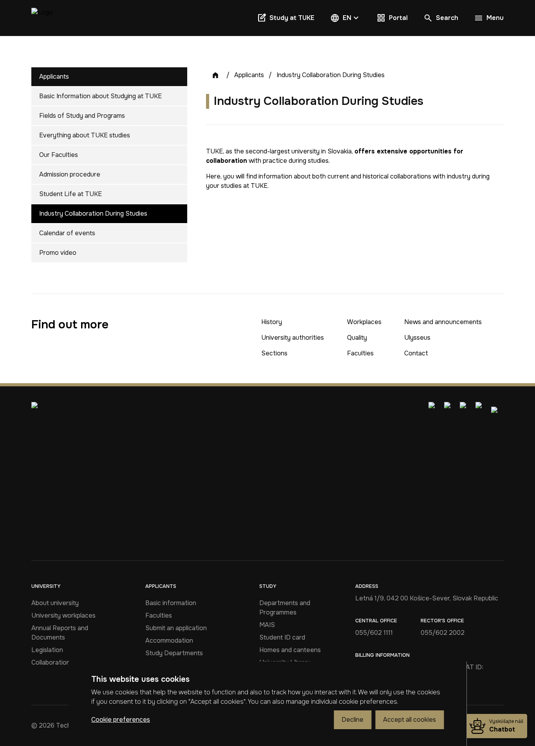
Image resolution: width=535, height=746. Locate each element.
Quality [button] (357, 337)
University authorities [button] (292, 337)
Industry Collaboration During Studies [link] (331, 75)
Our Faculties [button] (58, 155)
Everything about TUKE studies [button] (84, 135)
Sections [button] (274, 353)
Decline (352, 719)
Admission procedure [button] (69, 174)
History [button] (271, 322)
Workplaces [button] (364, 322)
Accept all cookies (409, 719)
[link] (42, 18)
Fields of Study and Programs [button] (82, 116)
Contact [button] (416, 353)
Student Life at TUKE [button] (70, 194)
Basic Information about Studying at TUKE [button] (100, 96)
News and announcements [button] (443, 322)
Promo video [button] (57, 253)
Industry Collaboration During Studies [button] (93, 213)
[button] (345, 18)
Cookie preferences (120, 719)
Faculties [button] (360, 353)
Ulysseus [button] (417, 337)
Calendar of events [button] (67, 233)
